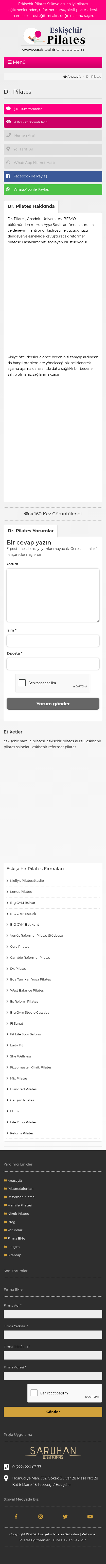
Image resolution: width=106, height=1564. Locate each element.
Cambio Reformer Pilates (30, 957)
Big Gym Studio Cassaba (30, 1012)
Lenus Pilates (21, 892)
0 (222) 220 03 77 (26, 1467)
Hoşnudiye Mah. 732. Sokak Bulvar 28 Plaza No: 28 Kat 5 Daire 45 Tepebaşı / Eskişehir (55, 1481)
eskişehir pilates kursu (66, 741)
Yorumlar (14, 1230)
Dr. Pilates (18, 968)
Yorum (12, 564)
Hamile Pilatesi (19, 1205)
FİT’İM (14, 1111)
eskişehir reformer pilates (54, 747)
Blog (11, 1222)
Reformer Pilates (20, 1197)
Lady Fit (16, 1045)
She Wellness (20, 1056)
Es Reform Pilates (24, 1001)
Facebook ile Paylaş (30, 176)
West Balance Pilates (27, 990)
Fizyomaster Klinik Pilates (31, 1067)
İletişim (13, 1247)
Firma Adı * (12, 1305)
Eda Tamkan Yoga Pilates (30, 979)
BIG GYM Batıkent (24, 924)
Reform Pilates (22, 1133)
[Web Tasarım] (53, 1453)
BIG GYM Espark (23, 914)
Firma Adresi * (15, 1367)
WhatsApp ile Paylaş (31, 189)
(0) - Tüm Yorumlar (27, 109)
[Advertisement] (53, 298)
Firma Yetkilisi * (16, 1326)
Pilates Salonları (20, 1189)
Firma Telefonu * (17, 1347)
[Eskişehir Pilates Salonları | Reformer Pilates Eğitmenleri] (53, 38)
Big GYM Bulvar (22, 903)
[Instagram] (40, 1517)
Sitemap (14, 1255)
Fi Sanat (16, 1023)
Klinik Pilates (18, 1214)
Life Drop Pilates (23, 1122)
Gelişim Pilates (22, 1100)
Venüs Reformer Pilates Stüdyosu (36, 935)
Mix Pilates (18, 1078)
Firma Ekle (16, 1238)
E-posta (14, 653)
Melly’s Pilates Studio (27, 880)
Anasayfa (74, 76)
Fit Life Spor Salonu (25, 1034)
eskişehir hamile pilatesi (24, 741)
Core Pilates (19, 946)
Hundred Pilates (23, 1089)
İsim (11, 630)
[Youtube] (90, 1517)
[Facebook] (16, 1517)
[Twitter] (65, 1517)
